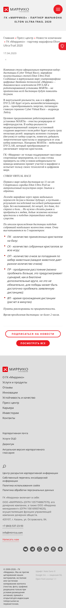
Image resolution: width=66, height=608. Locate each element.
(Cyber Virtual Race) (28, 72)
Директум (8, 444)
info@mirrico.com (13, 532)
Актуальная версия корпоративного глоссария (24, 451)
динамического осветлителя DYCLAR (25, 84)
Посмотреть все (33, 343)
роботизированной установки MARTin (25, 88)
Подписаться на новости (33, 333)
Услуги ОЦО (9, 438)
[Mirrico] (16, 11)
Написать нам (11, 539)
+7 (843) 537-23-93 (13, 525)
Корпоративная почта (15, 433)
